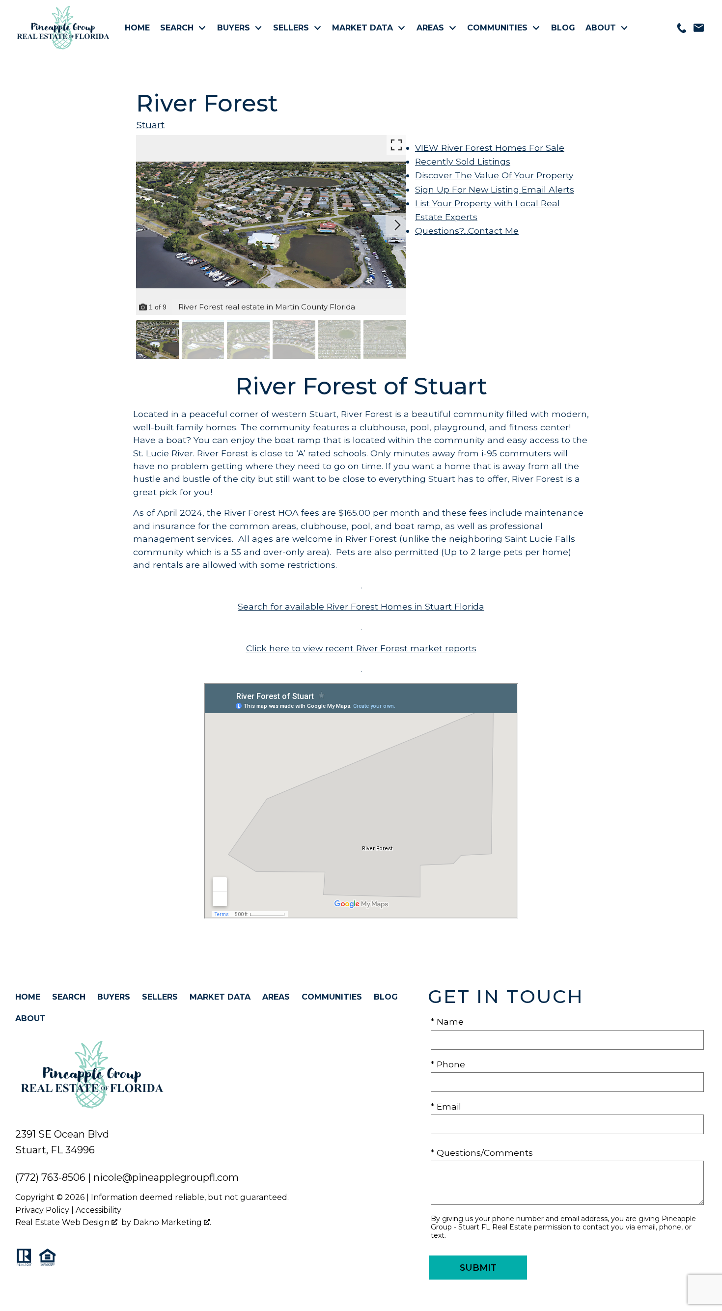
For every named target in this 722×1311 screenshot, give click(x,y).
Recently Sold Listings (462, 161)
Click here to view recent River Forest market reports (361, 648)
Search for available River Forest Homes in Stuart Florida (361, 606)
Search (68, 997)
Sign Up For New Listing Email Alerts (494, 189)
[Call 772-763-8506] (682, 28)
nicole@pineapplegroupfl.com (166, 1177)
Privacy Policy (42, 1210)
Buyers (113, 997)
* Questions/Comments (482, 1152)
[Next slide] (397, 225)
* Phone (448, 1064)
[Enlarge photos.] (396, 145)
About (30, 1018)
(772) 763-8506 (50, 1177)
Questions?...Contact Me (467, 230)
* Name (447, 1021)
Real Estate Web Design (63, 1222)
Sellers (160, 997)
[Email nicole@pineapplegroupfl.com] (699, 28)
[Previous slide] (145, 225)
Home (137, 28)
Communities (332, 997)
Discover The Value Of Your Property (494, 175)
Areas (276, 997)
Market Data (220, 997)
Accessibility (98, 1210)
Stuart (150, 125)
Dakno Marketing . (172, 1222)
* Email (446, 1106)
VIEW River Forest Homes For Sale (489, 147)
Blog (563, 28)
